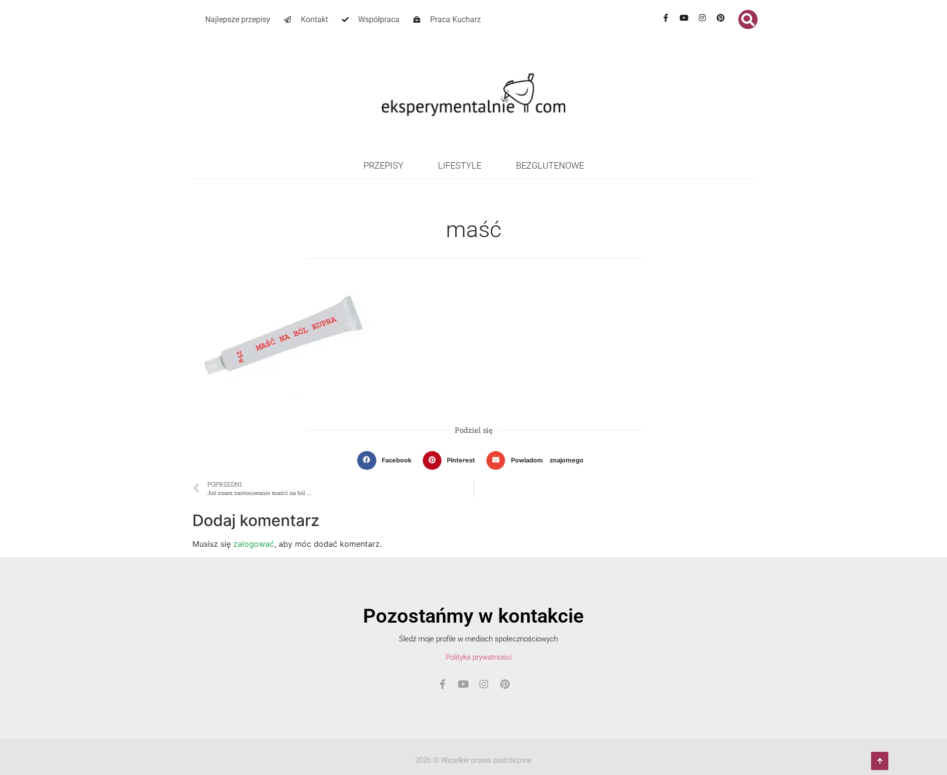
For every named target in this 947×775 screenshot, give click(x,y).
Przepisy (383, 165)
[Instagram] (702, 18)
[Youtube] (684, 18)
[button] (748, 19)
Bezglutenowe (550, 165)
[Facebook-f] (666, 18)
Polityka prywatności (478, 657)
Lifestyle (459, 165)
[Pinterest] (720, 18)
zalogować (253, 544)
